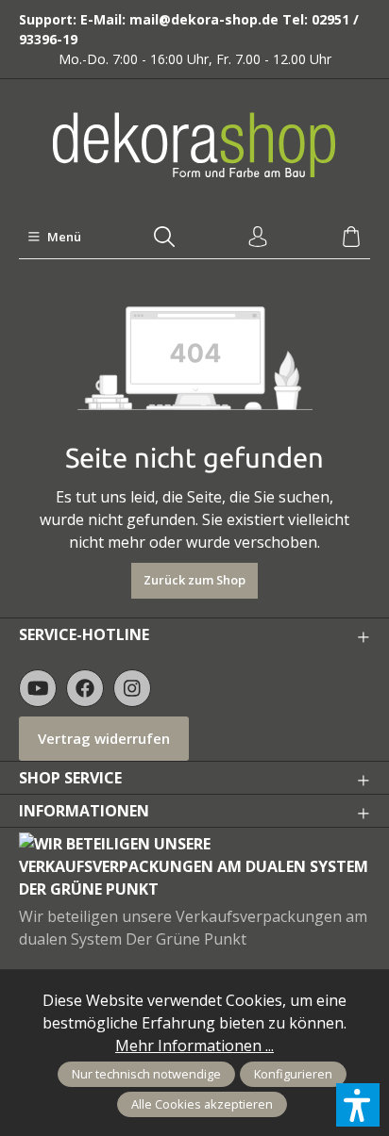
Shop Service (70, 777)
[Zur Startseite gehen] (194, 144)
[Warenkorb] (351, 237)
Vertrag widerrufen (104, 738)
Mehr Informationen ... (194, 1045)
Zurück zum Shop (194, 579)
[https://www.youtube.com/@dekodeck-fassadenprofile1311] (38, 688)
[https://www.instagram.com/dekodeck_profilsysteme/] (132, 688)
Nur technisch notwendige (146, 1073)
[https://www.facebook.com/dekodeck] (85, 688)
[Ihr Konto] (257, 237)
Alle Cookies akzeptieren (202, 1103)
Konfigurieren (293, 1073)
